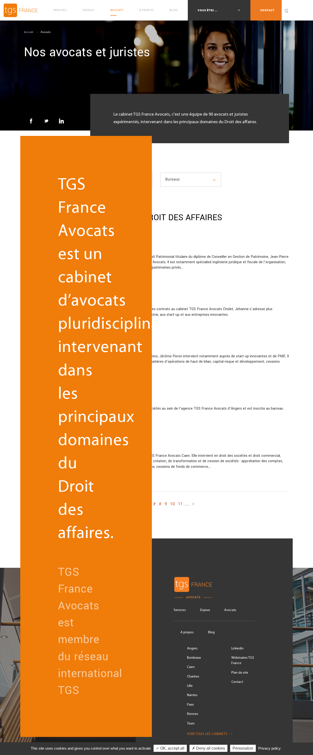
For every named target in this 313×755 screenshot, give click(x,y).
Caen (191, 667)
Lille (190, 686)
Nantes (192, 695)
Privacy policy (269, 748)
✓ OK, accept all (170, 748)
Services (60, 10)
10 (172, 504)
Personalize (243, 748)
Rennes (192, 714)
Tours (191, 723)
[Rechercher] (286, 10)
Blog (174, 10)
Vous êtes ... (208, 10)
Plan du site (239, 673)
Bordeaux (194, 658)
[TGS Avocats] (214, 587)
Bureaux (172, 179)
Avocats (116, 10)
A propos (146, 10)
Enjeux (88, 10)
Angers (192, 648)
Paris (190, 705)
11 (180, 504)
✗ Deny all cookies (208, 748)
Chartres (193, 676)
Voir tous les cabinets (207, 734)
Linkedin (237, 648)
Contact (267, 10)
